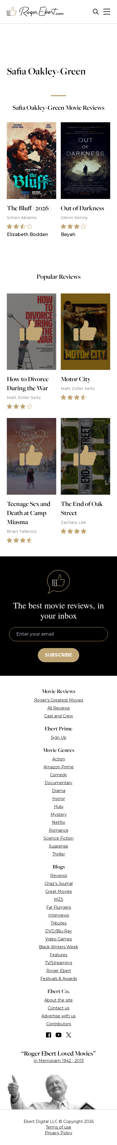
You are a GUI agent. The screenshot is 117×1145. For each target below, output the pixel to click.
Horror (58, 798)
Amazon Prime (58, 766)
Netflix (58, 822)
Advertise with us (58, 1016)
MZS (58, 899)
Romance (58, 830)
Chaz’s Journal (59, 883)
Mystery (59, 814)
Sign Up (58, 737)
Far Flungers (58, 907)
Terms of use (58, 1127)
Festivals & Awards (58, 978)
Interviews (58, 915)
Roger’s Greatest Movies (58, 700)
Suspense (58, 846)
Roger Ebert (58, 970)
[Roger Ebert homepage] (35, 12)
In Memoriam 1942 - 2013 (59, 1060)
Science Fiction (58, 838)
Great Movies (58, 891)
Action (58, 759)
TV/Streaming (58, 962)
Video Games (58, 939)
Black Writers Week (58, 946)
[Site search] (96, 12)
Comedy (58, 774)
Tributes (58, 923)
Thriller (58, 854)
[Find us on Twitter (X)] (68, 1034)
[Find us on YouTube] (59, 1035)
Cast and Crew (58, 716)
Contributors (58, 1023)
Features (58, 954)
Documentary (58, 782)
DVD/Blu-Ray (58, 931)
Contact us (58, 1008)
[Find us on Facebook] (48, 1034)
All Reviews (58, 708)
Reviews (58, 875)
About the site (58, 1000)
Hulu (58, 806)
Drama (58, 790)
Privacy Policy (58, 1132)
